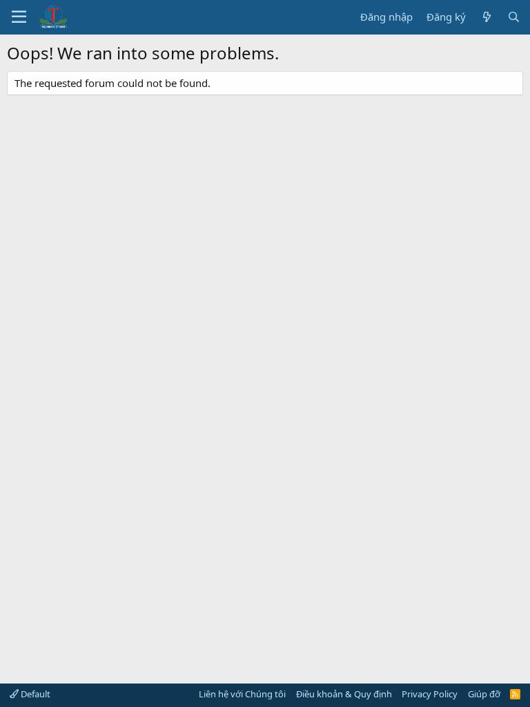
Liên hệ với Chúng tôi (242, 694)
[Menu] (19, 17)
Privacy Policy (430, 694)
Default (34, 694)
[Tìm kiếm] (513, 17)
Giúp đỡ (484, 694)
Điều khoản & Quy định (344, 694)
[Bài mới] (486, 17)
